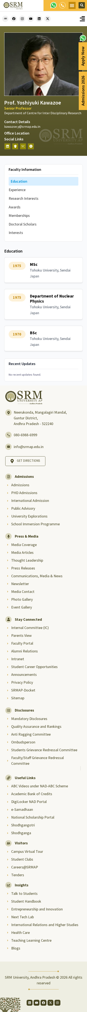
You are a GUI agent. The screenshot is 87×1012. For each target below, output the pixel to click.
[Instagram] (22, 19)
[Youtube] (30, 19)
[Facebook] (14, 19)
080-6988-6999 (25, 434)
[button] (72, 5)
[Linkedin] (39, 19)
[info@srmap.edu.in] (8, 447)
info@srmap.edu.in (29, 446)
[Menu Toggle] (82, 19)
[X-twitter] (47, 19)
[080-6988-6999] (8, 435)
